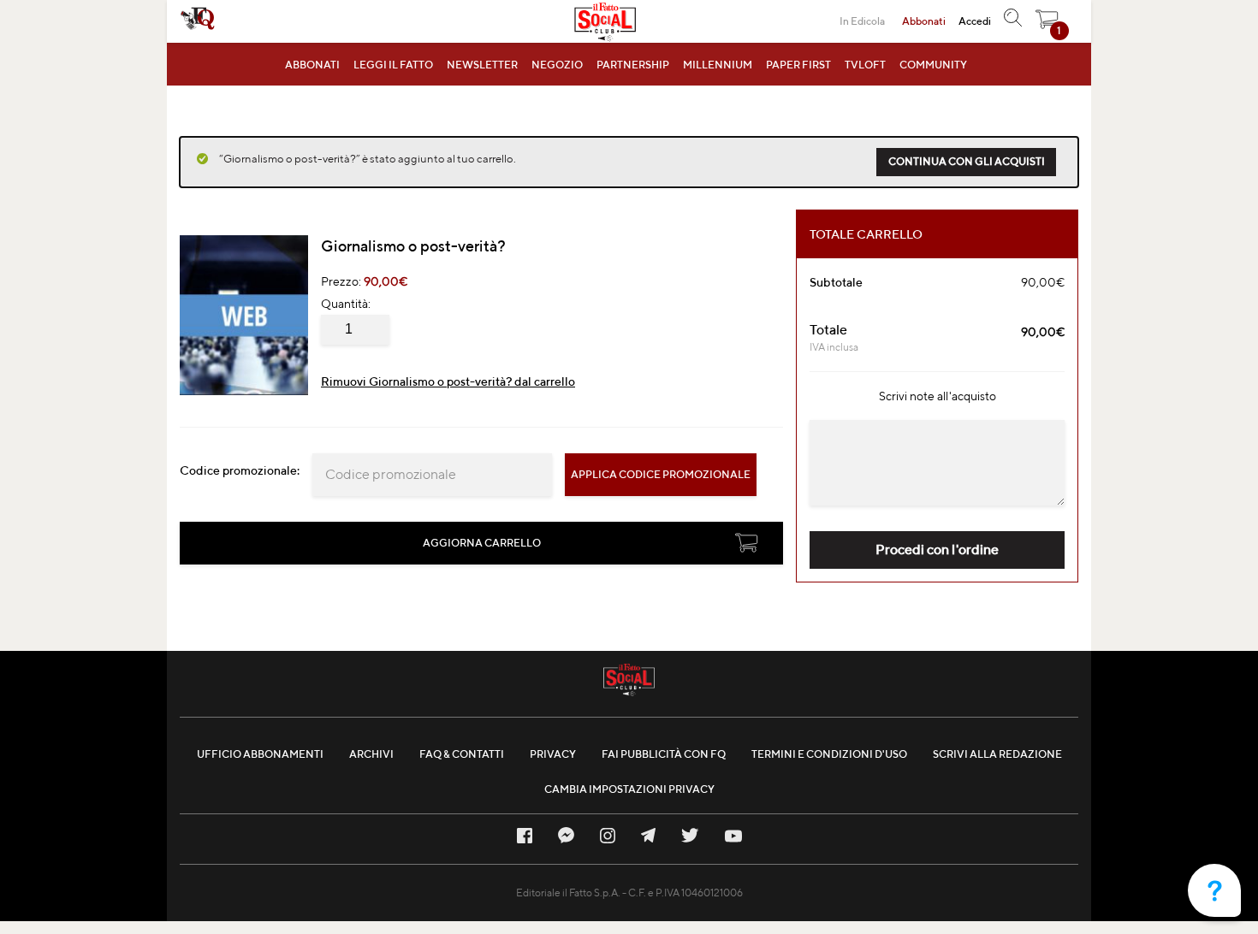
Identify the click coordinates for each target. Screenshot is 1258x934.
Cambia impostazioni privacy (629, 789)
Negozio (557, 64)
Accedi (974, 21)
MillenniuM (717, 64)
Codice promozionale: (240, 470)
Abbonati (312, 64)
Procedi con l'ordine (937, 549)
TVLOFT (865, 64)
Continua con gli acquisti (966, 161)
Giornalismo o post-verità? (413, 246)
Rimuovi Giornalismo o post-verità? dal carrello (448, 381)
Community (933, 64)
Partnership (632, 64)
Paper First (798, 64)
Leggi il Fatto (393, 64)
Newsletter (482, 64)
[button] (1047, 23)
